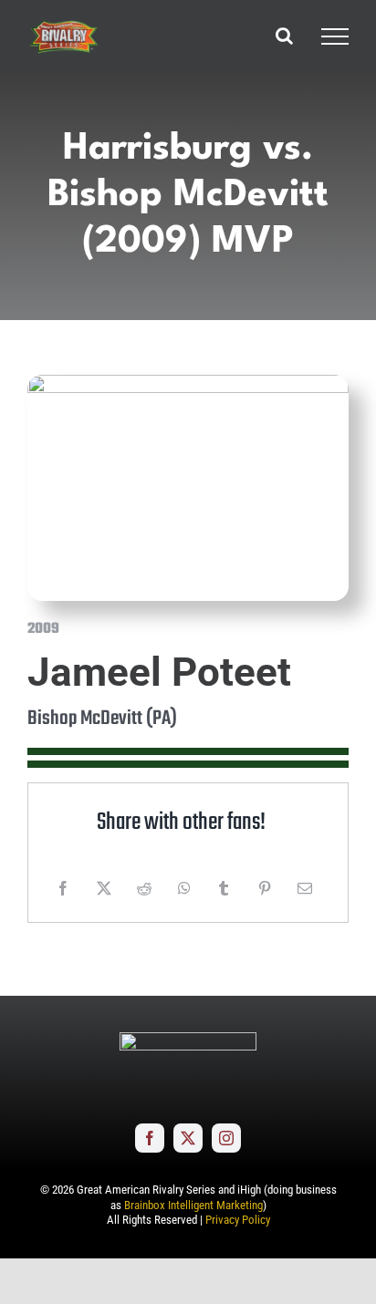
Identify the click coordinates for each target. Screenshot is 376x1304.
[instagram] (226, 1138)
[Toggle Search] (284, 35)
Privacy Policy (237, 1219)
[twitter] (188, 1138)
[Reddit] (144, 888)
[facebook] (149, 1138)
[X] (104, 888)
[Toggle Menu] (335, 36)
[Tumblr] (223, 888)
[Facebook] (63, 888)
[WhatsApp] (184, 888)
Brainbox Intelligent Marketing (193, 1205)
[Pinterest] (264, 888)
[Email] (304, 888)
